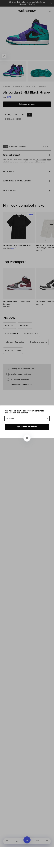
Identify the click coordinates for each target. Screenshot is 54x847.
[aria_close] (27, 438)
